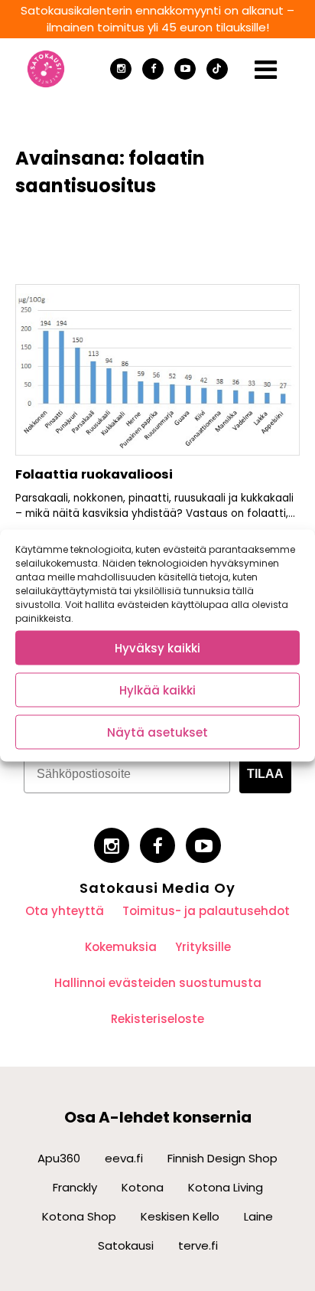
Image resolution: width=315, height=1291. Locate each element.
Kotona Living (225, 1187)
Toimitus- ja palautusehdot (206, 911)
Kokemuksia (121, 947)
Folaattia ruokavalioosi (94, 474)
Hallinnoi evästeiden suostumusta (157, 983)
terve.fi (198, 1245)
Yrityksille (203, 947)
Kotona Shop (79, 1216)
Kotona (143, 1187)
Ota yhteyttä (64, 911)
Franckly (75, 1187)
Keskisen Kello (180, 1216)
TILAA (265, 773)
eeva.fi (124, 1158)
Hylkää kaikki (157, 689)
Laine (258, 1216)
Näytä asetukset (157, 732)
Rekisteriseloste (157, 1019)
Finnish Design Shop (222, 1158)
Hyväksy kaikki (157, 647)
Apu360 (58, 1158)
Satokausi (126, 1245)
